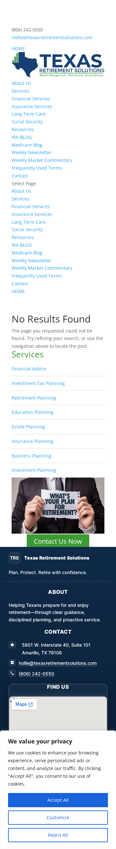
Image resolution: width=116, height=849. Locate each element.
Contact (20, 176)
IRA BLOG (22, 137)
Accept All (58, 800)
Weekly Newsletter (32, 152)
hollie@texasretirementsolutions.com (58, 663)
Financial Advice (29, 369)
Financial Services (31, 99)
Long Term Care (29, 114)
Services (20, 91)
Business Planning (31, 456)
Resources (23, 129)
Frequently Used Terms (37, 168)
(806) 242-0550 (36, 673)
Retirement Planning (34, 398)
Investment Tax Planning (38, 383)
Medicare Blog (27, 145)
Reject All (58, 835)
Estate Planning (28, 427)
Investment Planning (34, 470)
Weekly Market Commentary (42, 160)
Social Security (27, 122)
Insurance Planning (32, 441)
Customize (58, 817)
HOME (18, 48)
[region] (58, 789)
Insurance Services (32, 106)
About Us (21, 83)
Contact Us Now (58, 541)
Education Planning (32, 412)
